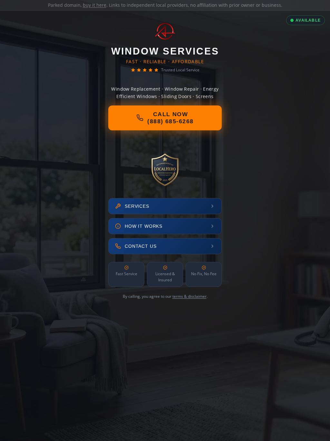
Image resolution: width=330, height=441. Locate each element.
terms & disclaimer (189, 296)
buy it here (94, 5)
